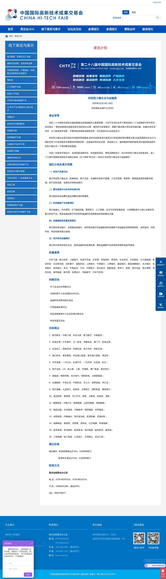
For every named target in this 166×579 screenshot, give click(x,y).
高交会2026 (27, 29)
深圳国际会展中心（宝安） (104, 534)
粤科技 (10, 80)
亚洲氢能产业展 (14, 137)
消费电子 (11, 117)
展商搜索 (117, 18)
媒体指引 (147, 29)
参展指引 (93, 29)
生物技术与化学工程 (16, 144)
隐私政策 (84, 574)
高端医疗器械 (13, 151)
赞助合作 (129, 29)
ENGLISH (157, 3)
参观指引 (111, 29)
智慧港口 (11, 198)
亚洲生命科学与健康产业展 (18, 212)
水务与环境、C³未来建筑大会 (19, 178)
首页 (10, 29)
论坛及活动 (74, 29)
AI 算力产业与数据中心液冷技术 (20, 108)
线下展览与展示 (50, 29)
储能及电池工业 (14, 158)
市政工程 (11, 185)
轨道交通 (11, 191)
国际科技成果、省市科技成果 (19, 63)
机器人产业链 (13, 94)
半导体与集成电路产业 (17, 100)
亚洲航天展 (12, 131)
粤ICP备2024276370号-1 (106, 574)
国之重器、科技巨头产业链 (18, 57)
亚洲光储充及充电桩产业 (18, 164)
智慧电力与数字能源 (16, 171)
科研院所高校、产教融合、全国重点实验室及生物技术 (20, 71)
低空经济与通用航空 (16, 124)
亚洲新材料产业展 (15, 205)
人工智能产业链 (14, 87)
